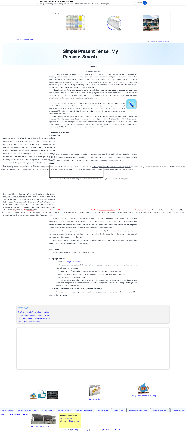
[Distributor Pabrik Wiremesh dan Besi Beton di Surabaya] (52, 398)
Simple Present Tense (74, 262)
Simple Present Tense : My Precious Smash (34, 315)
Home (18, 39)
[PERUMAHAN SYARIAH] (42, 398)
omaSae (92, 430)
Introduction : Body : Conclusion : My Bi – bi (34, 318)
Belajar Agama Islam (160, 410)
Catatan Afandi (178, 410)
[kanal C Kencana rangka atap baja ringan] (114, 30)
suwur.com (81, 430)
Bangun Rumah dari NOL (40, 426)
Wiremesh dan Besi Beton (138, 410)
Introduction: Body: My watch (29, 322)
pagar (87, 430)
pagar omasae (7, 410)
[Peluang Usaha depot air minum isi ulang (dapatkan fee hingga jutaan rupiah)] (33, 398)
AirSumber (99, 430)
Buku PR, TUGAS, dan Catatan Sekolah (56, 1)
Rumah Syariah (47, 410)
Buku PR (74, 430)
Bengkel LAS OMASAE (84, 410)
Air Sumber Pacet (64, 410)
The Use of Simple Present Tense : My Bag (33, 312)
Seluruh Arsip (118, 410)
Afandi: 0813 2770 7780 (68, 418)
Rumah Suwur (103, 410)
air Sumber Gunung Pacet (27, 410)
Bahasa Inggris (28, 39)
